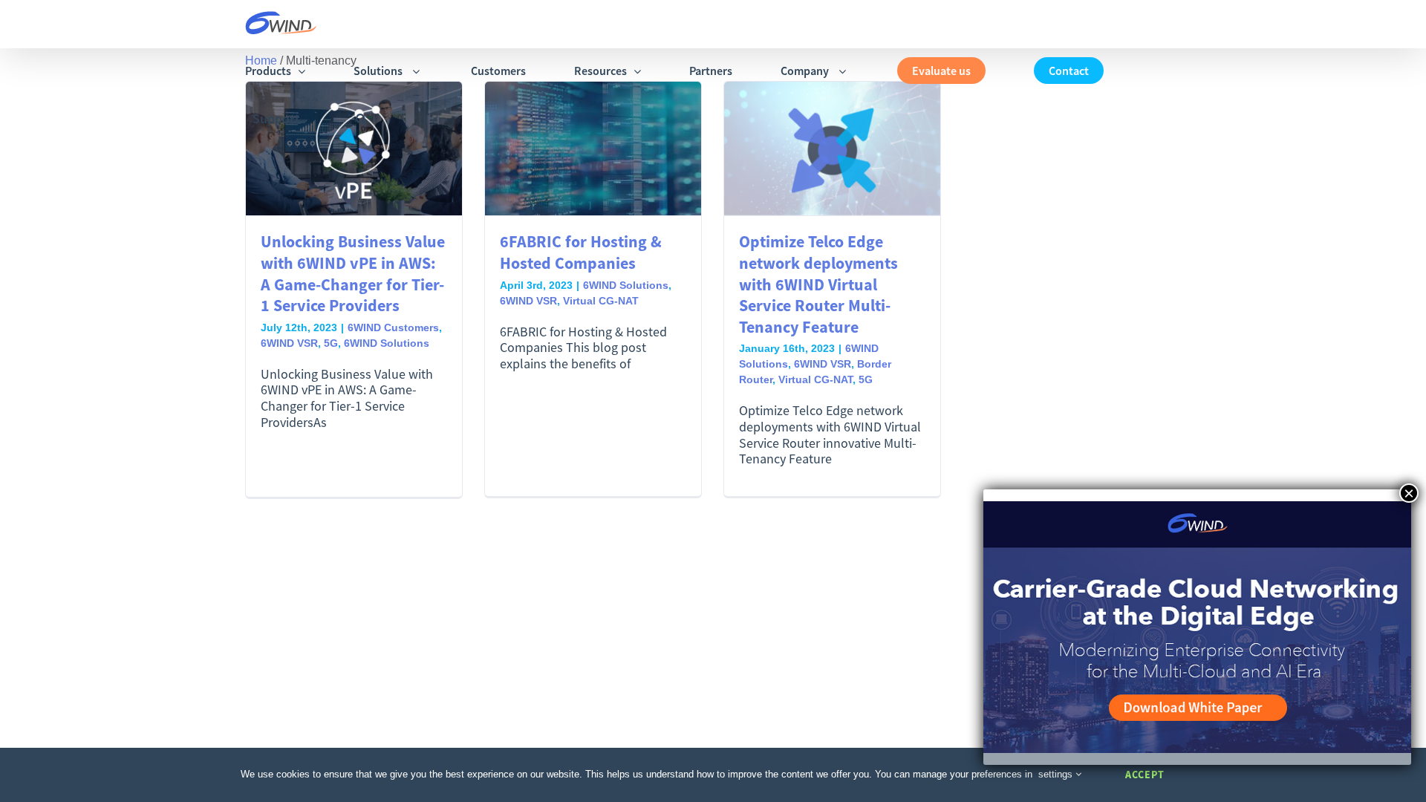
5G (331, 343)
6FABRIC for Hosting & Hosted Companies (581, 252)
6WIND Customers (393, 327)
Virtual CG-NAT (601, 301)
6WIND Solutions (386, 343)
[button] (361, 118)
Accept (1145, 774)
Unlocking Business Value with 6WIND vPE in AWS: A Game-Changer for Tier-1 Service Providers (353, 273)
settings (1056, 774)
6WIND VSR (289, 343)
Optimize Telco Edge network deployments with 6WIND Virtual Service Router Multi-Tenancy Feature (818, 283)
